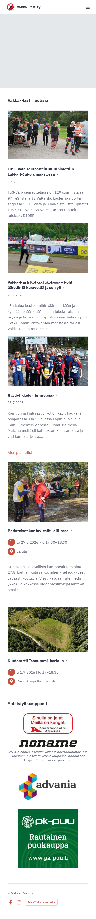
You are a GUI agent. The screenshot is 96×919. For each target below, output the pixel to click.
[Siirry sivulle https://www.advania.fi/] (48, 787)
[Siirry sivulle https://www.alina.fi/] (48, 723)
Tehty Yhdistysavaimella (41, 902)
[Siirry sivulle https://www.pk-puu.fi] (48, 838)
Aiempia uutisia (21, 452)
